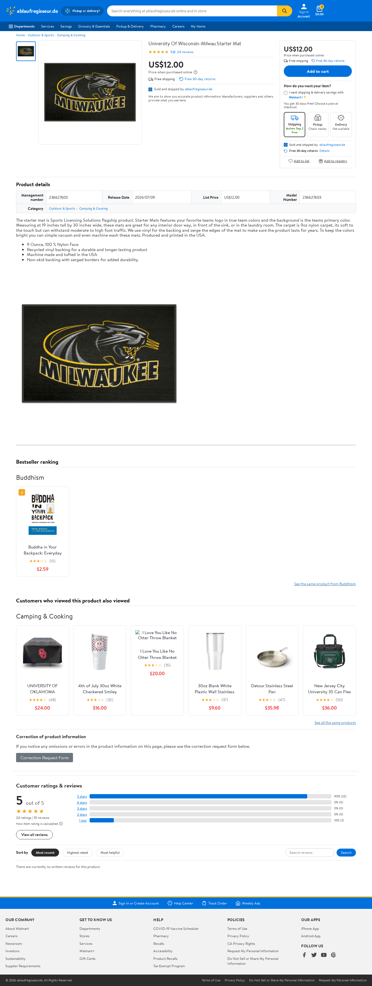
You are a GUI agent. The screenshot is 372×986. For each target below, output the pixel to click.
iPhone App (310, 928)
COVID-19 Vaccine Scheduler (176, 928)
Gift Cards (87, 958)
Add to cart (318, 71)
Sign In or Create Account (139, 903)
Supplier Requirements (22, 965)
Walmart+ (87, 950)
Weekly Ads (251, 903)
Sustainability (15, 958)
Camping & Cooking (71, 35)
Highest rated (77, 852)
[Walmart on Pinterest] (334, 955)
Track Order (217, 903)
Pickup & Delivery (130, 26)
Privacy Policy (238, 935)
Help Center (183, 903)
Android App (311, 935)
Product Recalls (165, 958)
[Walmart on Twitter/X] (314, 955)
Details (324, 151)
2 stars (82, 814)
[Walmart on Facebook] (304, 955)
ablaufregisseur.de (198, 88)
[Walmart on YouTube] (324, 955)
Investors (12, 950)
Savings (66, 26)
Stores (84, 935)
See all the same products (335, 722)
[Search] (284, 10)
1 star (83, 820)
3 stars (82, 808)
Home (20, 35)
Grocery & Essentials (94, 26)
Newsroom (13, 943)
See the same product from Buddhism (325, 583)
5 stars (82, 796)
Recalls (158, 943)
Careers (178, 26)
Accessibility (163, 950)
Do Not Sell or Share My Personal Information (282, 980)
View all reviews (34, 834)
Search (346, 852)
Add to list (301, 161)
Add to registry (335, 161)
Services (47, 26)
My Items (198, 26)
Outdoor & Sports (41, 35)
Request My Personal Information (253, 950)
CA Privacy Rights (241, 943)
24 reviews (185, 52)
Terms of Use (237, 928)
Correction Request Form (44, 758)
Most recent (45, 852)
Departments (24, 26)
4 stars (82, 802)
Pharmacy (158, 26)
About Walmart (17, 928)
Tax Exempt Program (169, 965)
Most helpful (110, 852)
